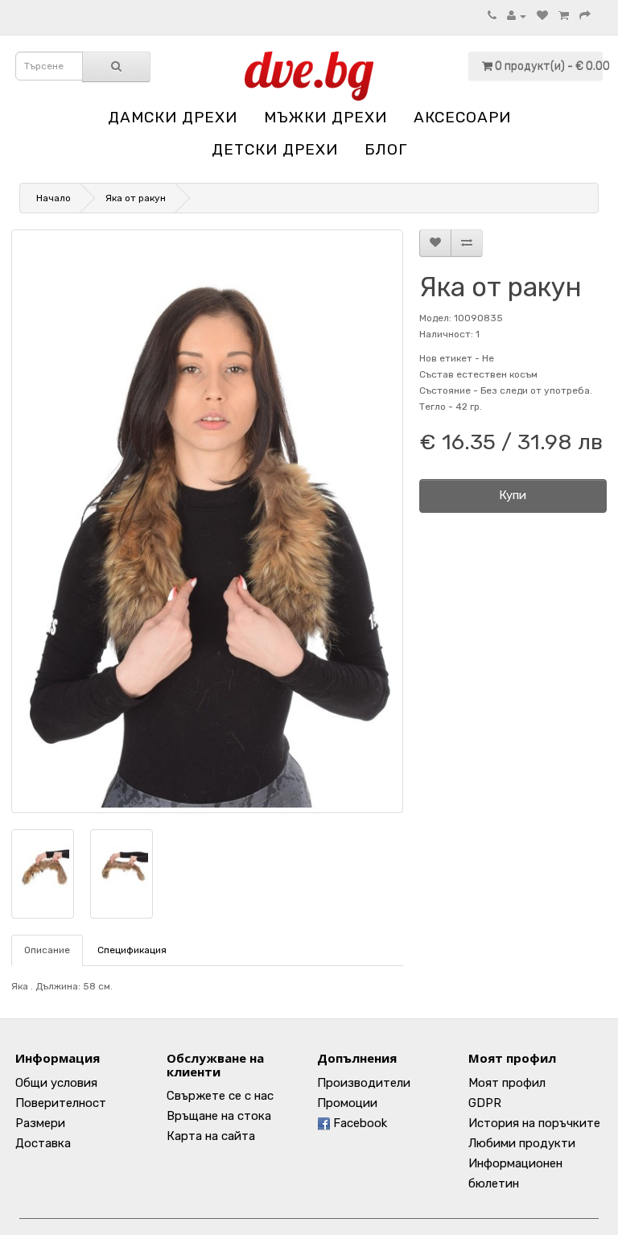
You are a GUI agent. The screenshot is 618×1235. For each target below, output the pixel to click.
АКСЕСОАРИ (462, 117)
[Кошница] (563, 16)
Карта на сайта (211, 1136)
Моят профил (507, 1083)
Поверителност (60, 1103)
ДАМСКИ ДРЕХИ (172, 117)
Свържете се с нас (220, 1095)
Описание (47, 950)
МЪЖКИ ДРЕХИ (325, 117)
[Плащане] (585, 16)
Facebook (358, 1123)
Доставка (43, 1143)
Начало (53, 198)
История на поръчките (534, 1123)
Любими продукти (521, 1143)
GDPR (484, 1103)
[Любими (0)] (542, 16)
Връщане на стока (219, 1116)
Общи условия (56, 1083)
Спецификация (132, 950)
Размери (40, 1123)
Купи (512, 495)
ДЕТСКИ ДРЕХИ (275, 149)
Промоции (347, 1103)
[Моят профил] (516, 16)
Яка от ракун (135, 198)
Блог (386, 149)
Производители (363, 1083)
